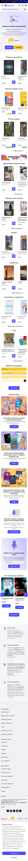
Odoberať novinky (14, 566)
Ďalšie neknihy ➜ (18, 361)
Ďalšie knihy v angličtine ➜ (15, 326)
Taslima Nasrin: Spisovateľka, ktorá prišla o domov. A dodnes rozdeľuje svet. (14, 455)
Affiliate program (5, 787)
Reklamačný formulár (6, 730)
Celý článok (14, 426)
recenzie (11, 697)
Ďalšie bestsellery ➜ (17, 228)
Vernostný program (6, 769)
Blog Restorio (4, 780)
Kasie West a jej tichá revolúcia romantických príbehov (14, 419)
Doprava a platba (5, 772)
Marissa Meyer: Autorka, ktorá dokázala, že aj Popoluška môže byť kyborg (14, 492)
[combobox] (14, 9)
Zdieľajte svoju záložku (6, 734)
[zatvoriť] (26, 1)
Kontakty (3, 791)
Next (26, 595)
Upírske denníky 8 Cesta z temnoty (20, 599)
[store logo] (9, 5)
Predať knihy (18, 47)
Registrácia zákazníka (6, 723)
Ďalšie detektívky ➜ (17, 293)
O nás (2, 727)
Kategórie (3, 749)
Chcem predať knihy (14, 531)
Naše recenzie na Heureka (7, 715)
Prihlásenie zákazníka (6, 719)
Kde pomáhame (5, 761)
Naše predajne (5, 712)
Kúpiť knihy (9, 47)
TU (14, 657)
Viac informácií (15, 848)
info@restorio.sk (5, 802)
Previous (2, 595)
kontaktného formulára (7, 801)
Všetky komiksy (14, 614)
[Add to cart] (13, 82)
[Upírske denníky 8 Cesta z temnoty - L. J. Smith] (20, 587)
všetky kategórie (14, 388)
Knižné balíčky (4, 757)
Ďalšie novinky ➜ (18, 150)
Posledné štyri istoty (7, 598)
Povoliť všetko (14, 853)
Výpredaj (3, 753)
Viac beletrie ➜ (18, 194)
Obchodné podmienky (7, 776)
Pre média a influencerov (7, 783)
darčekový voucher (11, 638)
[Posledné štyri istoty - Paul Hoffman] (7, 587)
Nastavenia (14, 857)
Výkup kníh (4, 742)
